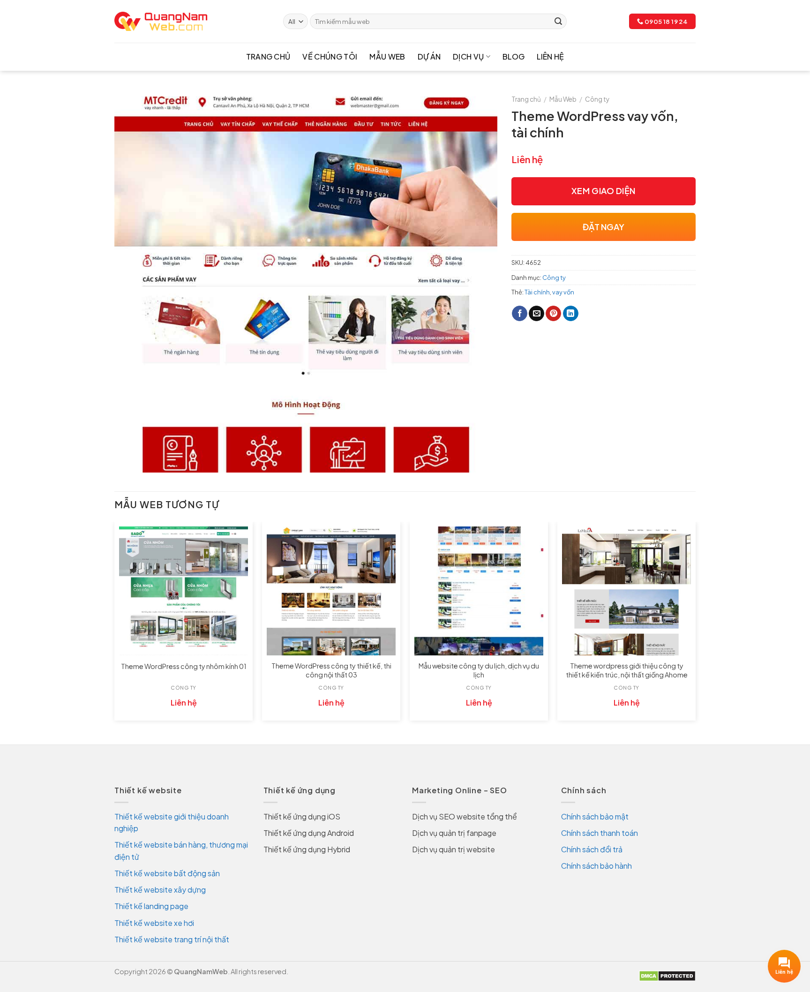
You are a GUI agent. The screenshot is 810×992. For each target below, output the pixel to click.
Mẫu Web (387, 56)
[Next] (695, 625)
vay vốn (563, 292)
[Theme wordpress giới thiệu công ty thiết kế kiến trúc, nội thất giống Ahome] (626, 590)
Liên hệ (550, 56)
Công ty (597, 99)
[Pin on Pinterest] (553, 314)
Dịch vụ (468, 56)
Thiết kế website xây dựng (160, 889)
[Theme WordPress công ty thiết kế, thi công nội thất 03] (331, 590)
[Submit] (558, 22)
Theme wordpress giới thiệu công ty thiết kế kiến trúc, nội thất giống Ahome (627, 670)
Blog (513, 56)
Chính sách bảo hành (596, 866)
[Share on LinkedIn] (570, 314)
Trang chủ (268, 56)
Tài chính (537, 292)
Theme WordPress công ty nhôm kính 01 (184, 666)
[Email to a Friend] (536, 314)
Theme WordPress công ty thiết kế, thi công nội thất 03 (331, 670)
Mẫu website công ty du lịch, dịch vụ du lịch (479, 670)
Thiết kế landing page (151, 906)
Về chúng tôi (329, 56)
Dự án (429, 56)
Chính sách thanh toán (599, 833)
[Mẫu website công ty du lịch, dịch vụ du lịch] (478, 590)
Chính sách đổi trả (591, 849)
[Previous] (115, 625)
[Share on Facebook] (519, 314)
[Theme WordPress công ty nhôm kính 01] (183, 590)
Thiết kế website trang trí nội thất (171, 939)
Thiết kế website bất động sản (167, 873)
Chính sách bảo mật (595, 816)
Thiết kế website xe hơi (154, 923)
